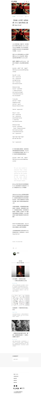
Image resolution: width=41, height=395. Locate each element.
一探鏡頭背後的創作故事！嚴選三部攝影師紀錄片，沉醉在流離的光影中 (20, 334)
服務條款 (15, 380)
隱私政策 (15, 382)
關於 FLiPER (16, 374)
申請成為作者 (16, 376)
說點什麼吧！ (16, 359)
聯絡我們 (15, 378)
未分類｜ (14, 16)
